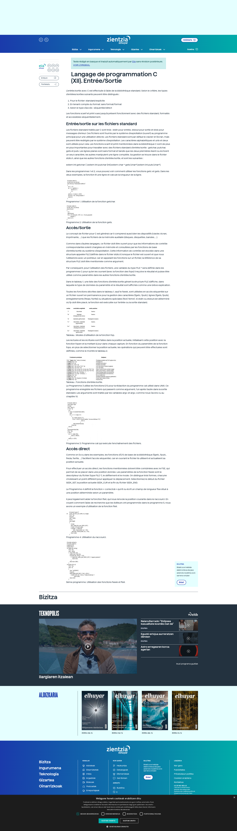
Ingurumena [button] (94, 49)
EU (49, 65)
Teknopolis (49, 613)
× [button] (234, 797)
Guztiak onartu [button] (108, 821)
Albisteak (90, 765)
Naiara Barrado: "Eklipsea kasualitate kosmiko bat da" (157, 622)
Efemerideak (122, 774)
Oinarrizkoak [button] (155, 49)
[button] (41, 39)
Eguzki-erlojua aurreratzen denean (157, 635)
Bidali (181, 582)
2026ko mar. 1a (117, 733)
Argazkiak (91, 778)
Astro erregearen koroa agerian (155, 648)
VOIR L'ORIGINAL (81, 65)
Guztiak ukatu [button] (129, 821)
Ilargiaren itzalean (56, 676)
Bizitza (45, 762)
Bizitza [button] (75, 49)
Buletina (190, 49)
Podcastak (91, 786)
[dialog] (118, 813)
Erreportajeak (92, 790)
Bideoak (90, 782)
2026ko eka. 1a (87, 733)
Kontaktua (178, 782)
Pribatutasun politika (183, 774)
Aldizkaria (187, 40)
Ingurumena (50, 768)
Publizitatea (179, 770)
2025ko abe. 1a (147, 733)
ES (53, 65)
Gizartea (46, 780)
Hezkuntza (121, 765)
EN (49, 70)
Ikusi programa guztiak (187, 664)
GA (57, 70)
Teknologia (49, 774)
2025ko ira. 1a (177, 733)
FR (57, 65)
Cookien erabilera (182, 778)
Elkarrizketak (92, 770)
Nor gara (178, 765)
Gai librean (121, 778)
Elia (134, 61)
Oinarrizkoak (50, 786)
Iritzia (88, 774)
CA (53, 70)
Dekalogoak (122, 770)
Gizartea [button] (135, 49)
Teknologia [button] (115, 49)
